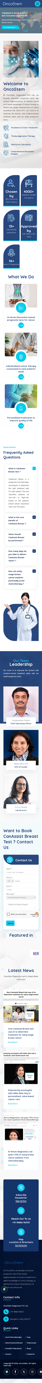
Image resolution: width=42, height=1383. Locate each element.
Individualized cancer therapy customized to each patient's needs (21, 369)
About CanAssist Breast (14, 1343)
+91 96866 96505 (17, 1312)
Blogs (29, 1348)
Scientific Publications (13, 1348)
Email (9, 886)
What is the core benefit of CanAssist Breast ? (17, 520)
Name (9, 869)
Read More (12, 1042)
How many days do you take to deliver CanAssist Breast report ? (17, 556)
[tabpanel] (21, 20)
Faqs (28, 1337)
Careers (8, 1354)
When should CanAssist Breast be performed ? (16, 537)
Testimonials (31, 1343)
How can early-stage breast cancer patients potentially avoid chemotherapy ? (16, 577)
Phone (9, 877)
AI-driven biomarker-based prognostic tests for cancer (21, 318)
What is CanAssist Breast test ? (16, 470)
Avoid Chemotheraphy (13, 1337)
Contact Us (31, 1354)
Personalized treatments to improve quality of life (21, 419)
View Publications (9, 27)
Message (10, 894)
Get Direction (21, 1245)
